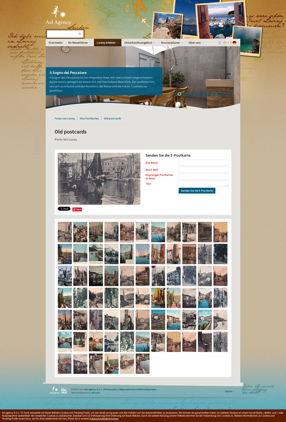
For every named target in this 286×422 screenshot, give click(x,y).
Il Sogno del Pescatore (68, 72)
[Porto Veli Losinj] (99, 179)
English (225, 42)
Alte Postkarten (89, 118)
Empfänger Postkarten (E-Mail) (159, 176)
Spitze (228, 391)
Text (148, 183)
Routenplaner (170, 42)
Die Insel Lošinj (58, 15)
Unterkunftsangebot (138, 42)
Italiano (230, 42)
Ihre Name (152, 162)
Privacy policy (111, 389)
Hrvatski (220, 42)
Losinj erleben (106, 42)
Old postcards (112, 118)
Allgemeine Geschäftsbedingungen (137, 389)
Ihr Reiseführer (78, 42)
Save (78, 209)
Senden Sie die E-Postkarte (197, 190)
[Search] (79, 34)
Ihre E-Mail (152, 169)
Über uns (195, 42)
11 (219, 94)
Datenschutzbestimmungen (104, 418)
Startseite (55, 42)
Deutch (234, 42)
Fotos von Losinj (65, 118)
